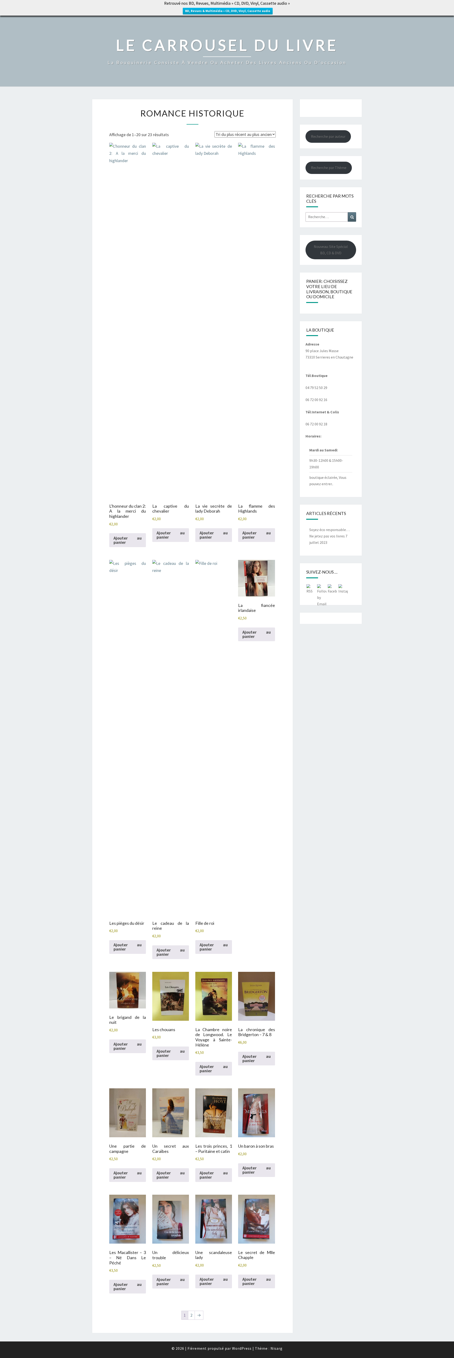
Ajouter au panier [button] (128, 540)
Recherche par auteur (328, 136)
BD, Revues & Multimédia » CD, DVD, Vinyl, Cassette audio (227, 11)
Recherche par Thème (328, 167)
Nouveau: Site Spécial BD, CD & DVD (331, 249)
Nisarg (277, 1348)
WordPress (242, 1348)
